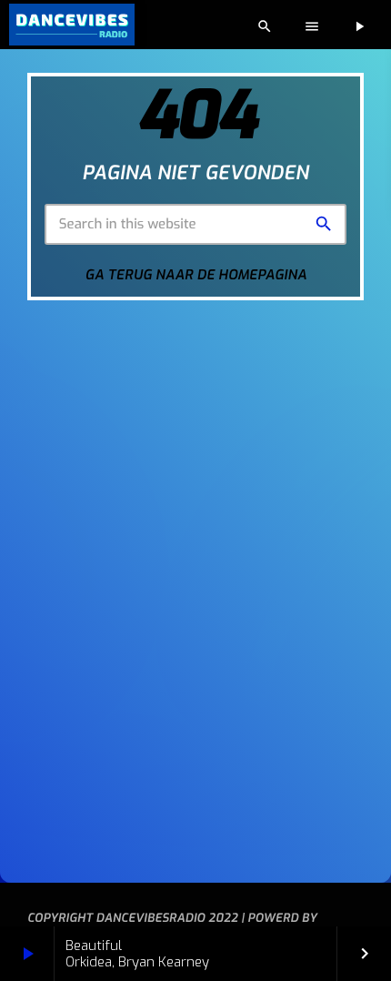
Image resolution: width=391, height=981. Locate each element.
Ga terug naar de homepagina (196, 275)
